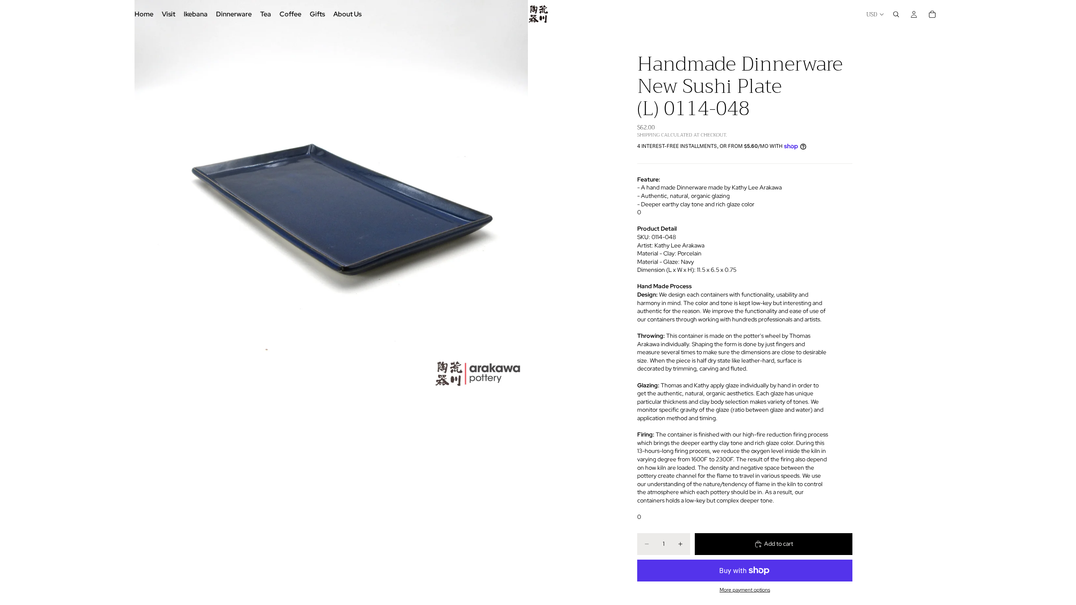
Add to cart (778, 543)
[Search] (896, 14)
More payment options (745, 590)
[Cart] (932, 14)
